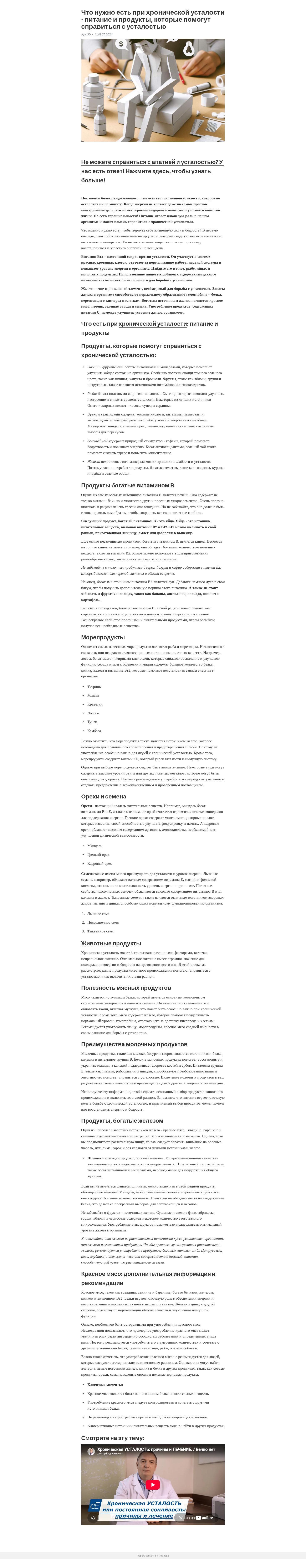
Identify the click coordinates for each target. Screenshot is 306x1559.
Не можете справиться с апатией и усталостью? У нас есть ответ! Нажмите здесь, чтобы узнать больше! (152, 171)
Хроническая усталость (100, 952)
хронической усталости (153, 323)
